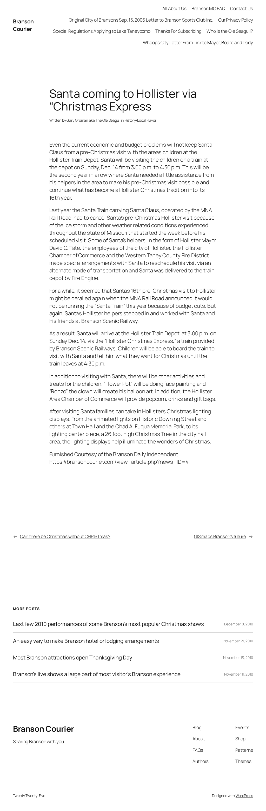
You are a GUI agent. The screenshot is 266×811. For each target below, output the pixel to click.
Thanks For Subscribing (178, 31)
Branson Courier (23, 25)
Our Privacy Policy (235, 20)
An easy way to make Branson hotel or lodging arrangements (86, 641)
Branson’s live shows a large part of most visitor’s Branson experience (97, 674)
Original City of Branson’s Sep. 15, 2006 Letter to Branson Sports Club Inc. (141, 20)
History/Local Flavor (140, 120)
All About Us (174, 8)
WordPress (244, 795)
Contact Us (241, 8)
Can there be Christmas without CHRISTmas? (65, 536)
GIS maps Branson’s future (220, 536)
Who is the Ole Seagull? (230, 31)
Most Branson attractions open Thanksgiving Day (72, 657)
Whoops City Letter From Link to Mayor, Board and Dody (198, 42)
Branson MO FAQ (208, 8)
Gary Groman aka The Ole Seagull (93, 120)
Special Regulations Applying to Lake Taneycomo (101, 31)
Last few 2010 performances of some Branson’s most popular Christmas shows (108, 624)
